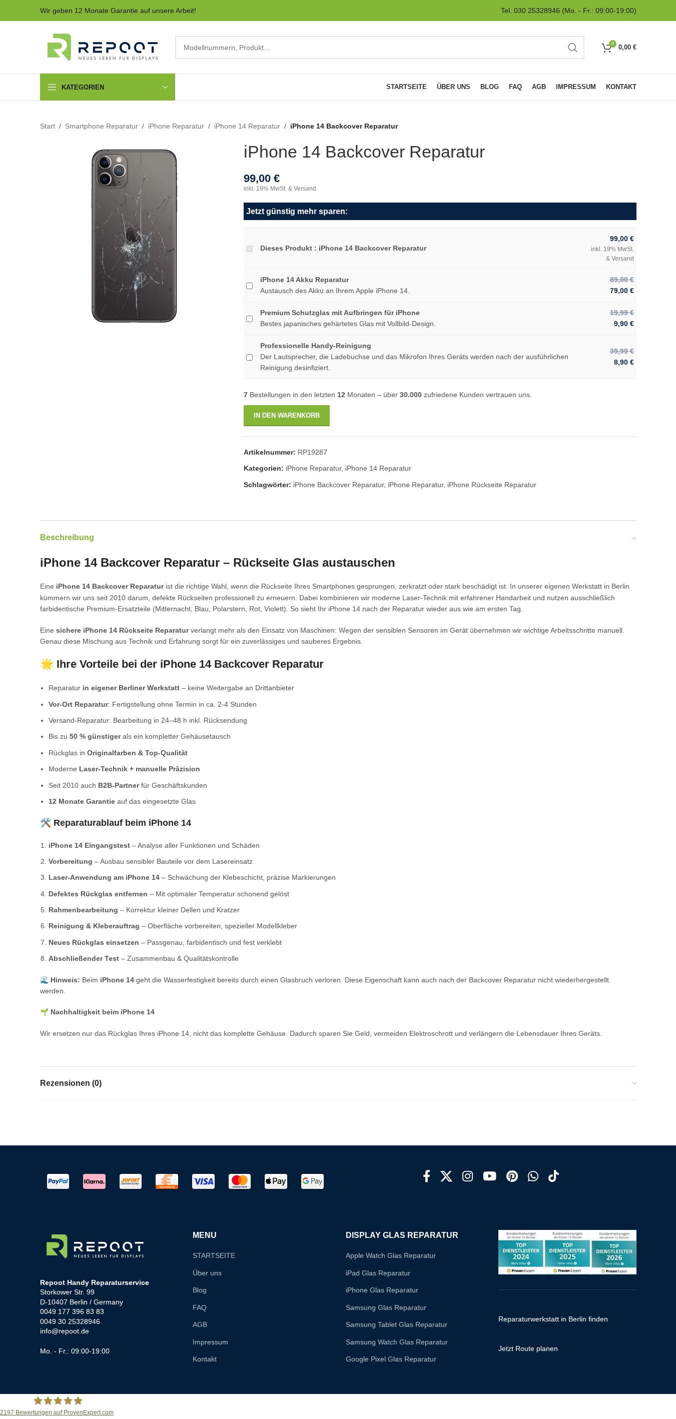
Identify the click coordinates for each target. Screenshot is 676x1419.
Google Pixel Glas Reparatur (391, 1359)
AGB (200, 1324)
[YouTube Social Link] (489, 1176)
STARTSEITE (214, 1255)
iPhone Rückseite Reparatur (491, 485)
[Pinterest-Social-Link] (512, 1176)
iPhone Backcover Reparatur (338, 485)
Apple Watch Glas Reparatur (391, 1255)
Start (47, 126)
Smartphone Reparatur (101, 126)
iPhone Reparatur (176, 126)
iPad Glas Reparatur (378, 1273)
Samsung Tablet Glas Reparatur (396, 1324)
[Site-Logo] (102, 47)
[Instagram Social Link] (467, 1176)
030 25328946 (537, 11)
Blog (200, 1290)
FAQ (200, 1307)
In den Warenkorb (287, 415)
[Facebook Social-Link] (426, 1176)
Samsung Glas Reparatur (386, 1307)
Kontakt (205, 1359)
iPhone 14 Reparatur (247, 126)
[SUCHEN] (572, 47)
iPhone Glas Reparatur (382, 1290)
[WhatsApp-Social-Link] (533, 1176)
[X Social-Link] (446, 1176)
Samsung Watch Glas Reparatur (397, 1342)
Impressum (210, 1342)
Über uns (207, 1273)
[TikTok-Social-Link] (553, 1176)
